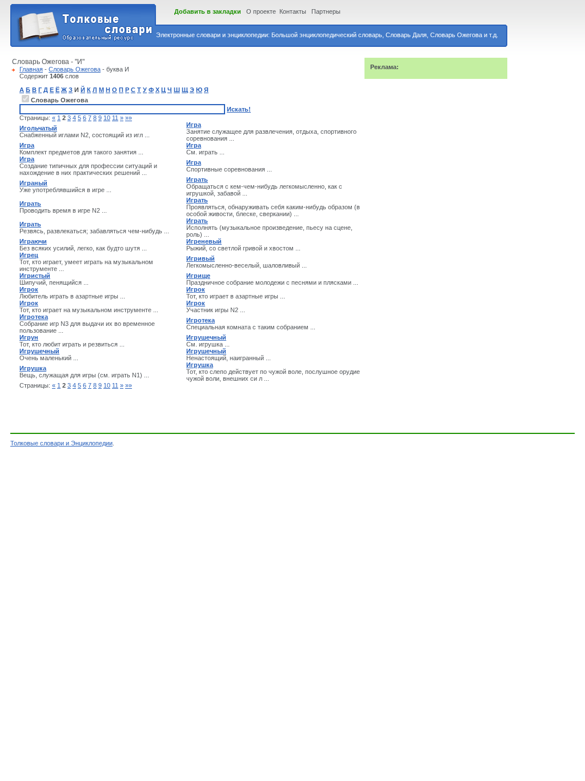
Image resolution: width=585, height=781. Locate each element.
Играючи (33, 241)
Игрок (28, 289)
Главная (31, 69)
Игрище (198, 275)
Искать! (239, 109)
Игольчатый (38, 128)
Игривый (200, 258)
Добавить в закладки (207, 11)
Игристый (34, 275)
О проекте (261, 11)
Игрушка (32, 368)
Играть (197, 179)
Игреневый (204, 241)
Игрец (28, 255)
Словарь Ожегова (75, 69)
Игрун (28, 337)
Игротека (33, 316)
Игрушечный (206, 337)
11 (115, 117)
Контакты (292, 11)
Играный (33, 183)
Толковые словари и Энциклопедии (61, 443)
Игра (193, 124)
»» (128, 117)
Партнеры (325, 11)
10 (106, 117)
